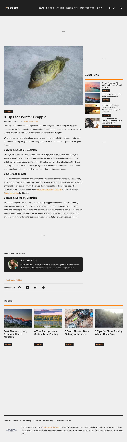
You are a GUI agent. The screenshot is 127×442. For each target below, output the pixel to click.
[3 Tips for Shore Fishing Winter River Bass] (109, 318)
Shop (99, 8)
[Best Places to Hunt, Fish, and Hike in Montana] (92, 98)
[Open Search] (121, 8)
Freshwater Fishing (14, 280)
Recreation (72, 8)
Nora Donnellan (31, 121)
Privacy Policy (48, 421)
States (106, 100)
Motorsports (87, 8)
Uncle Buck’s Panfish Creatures (49, 189)
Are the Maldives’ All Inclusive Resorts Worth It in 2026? (112, 85)
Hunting (50, 8)
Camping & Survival (111, 126)
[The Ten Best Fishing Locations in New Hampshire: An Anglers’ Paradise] (92, 109)
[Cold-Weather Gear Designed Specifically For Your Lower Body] (92, 123)
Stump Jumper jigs (11, 193)
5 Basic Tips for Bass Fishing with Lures (77, 332)
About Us (7, 421)
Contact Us (17, 421)
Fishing (60, 8)
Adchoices (37, 421)
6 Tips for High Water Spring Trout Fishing (46, 332)
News (41, 8)
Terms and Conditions (63, 421)
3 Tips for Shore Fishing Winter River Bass (109, 332)
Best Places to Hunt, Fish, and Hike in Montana (112, 95)
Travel (106, 91)
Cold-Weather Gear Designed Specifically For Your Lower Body (112, 121)
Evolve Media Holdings (51, 427)
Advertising (27, 421)
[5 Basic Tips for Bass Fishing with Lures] (79, 318)
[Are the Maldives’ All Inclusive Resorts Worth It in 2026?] (92, 87)
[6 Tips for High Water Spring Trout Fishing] (48, 318)
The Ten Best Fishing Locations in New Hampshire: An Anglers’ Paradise (111, 108)
